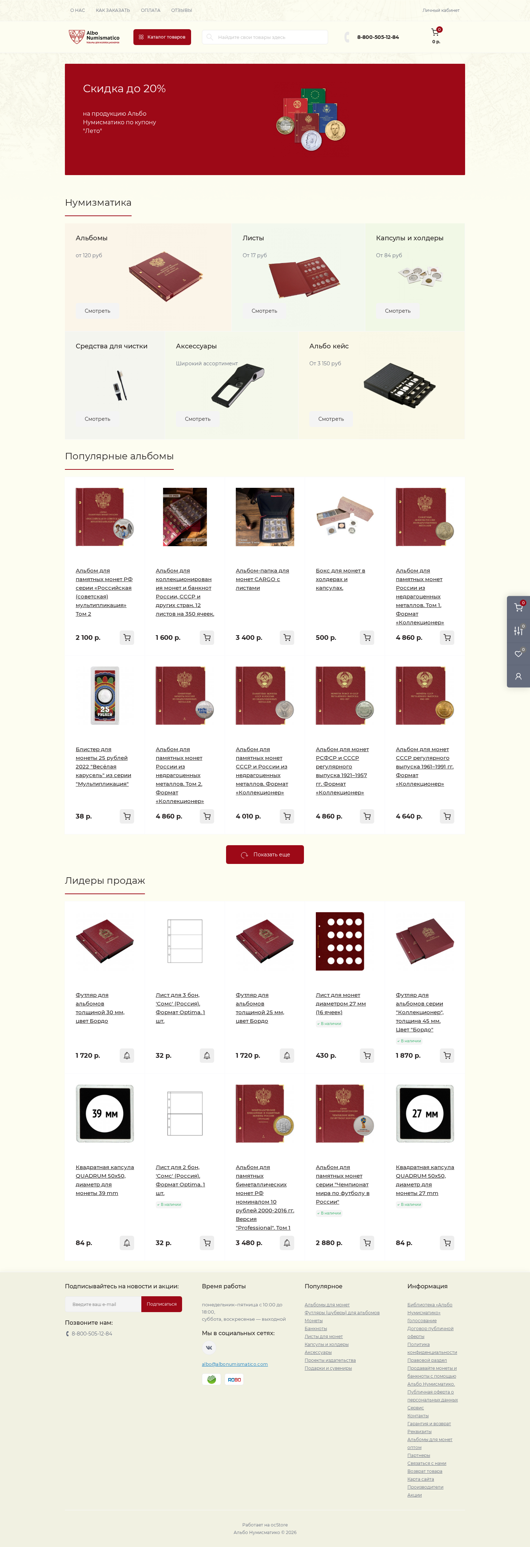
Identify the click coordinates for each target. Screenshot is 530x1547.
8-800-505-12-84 (378, 37)
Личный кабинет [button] (441, 10)
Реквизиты (419, 1431)
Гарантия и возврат (429, 1423)
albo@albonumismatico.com (235, 1364)
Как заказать (113, 10)
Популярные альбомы (119, 456)
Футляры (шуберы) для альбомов (342, 1312)
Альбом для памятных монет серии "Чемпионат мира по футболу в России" (343, 1184)
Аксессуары (318, 1352)
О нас (77, 10)
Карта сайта (420, 1479)
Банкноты (316, 1328)
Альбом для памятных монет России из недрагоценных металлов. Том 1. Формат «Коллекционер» (420, 596)
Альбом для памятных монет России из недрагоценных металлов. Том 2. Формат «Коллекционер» (180, 775)
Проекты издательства (330, 1360)
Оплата (150, 10)
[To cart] (127, 637)
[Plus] (210, 1271)
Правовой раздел (427, 1360)
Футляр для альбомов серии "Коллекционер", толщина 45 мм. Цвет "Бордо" (419, 1012)
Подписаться (162, 1304)
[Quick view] (134, 487)
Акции (414, 1495)
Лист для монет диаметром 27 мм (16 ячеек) (341, 1003)
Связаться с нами (426, 1463)
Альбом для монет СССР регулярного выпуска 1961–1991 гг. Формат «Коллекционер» (425, 766)
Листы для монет (324, 1336)
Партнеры (418, 1455)
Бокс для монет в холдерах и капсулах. (340, 579)
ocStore (279, 1525)
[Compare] (134, 515)
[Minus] (159, 1271)
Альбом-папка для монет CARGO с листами (262, 579)
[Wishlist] (134, 501)
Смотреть (97, 311)
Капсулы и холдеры (327, 1344)
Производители (425, 1487)
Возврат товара (424, 1471)
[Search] (210, 37)
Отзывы (181, 10)
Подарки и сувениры (328, 1368)
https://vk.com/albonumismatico (209, 1348)
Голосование (422, 1320)
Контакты (418, 1415)
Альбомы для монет (327, 1304)
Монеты (314, 1320)
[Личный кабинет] (518, 676)
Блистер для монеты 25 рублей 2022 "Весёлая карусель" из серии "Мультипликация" (103, 766)
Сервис (415, 1407)
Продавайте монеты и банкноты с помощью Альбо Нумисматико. (432, 1376)
